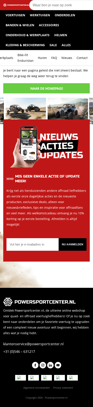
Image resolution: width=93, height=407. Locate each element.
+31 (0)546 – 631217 (19, 351)
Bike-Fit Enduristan (26, 58)
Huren (42, 58)
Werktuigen (40, 15)
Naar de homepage (46, 88)
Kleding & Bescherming (25, 45)
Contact (82, 58)
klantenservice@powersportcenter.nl (33, 344)
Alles (66, 45)
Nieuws (66, 58)
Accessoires (49, 25)
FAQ (54, 58)
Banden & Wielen (20, 25)
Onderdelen (65, 15)
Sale (53, 45)
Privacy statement (63, 387)
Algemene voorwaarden (36, 387)
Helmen (60, 35)
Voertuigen (15, 15)
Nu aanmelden (72, 244)
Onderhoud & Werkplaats (28, 35)
